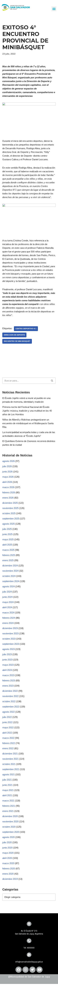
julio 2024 (7, 591)
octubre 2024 (8, 576)
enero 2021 (8, 811)
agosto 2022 (8, 711)
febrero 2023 (8, 680)
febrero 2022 (8, 743)
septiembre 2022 (10, 706)
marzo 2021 (8, 800)
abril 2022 (7, 732)
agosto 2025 (8, 523)
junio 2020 (7, 847)
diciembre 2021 (10, 753)
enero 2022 (8, 748)
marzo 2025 (8, 550)
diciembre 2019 (10, 879)
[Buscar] (52, 380)
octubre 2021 (8, 764)
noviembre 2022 (10, 696)
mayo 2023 (8, 664)
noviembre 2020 (10, 821)
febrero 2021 (8, 806)
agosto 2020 (8, 837)
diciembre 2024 (10, 565)
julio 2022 (7, 717)
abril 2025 (7, 544)
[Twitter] (32, 970)
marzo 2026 (8, 487)
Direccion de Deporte (14, 335)
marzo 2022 (8, 738)
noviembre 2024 (10, 570)
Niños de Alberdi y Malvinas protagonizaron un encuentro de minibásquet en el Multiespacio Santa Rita (28, 423)
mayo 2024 (8, 602)
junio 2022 (7, 722)
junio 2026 (7, 471)
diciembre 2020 (10, 816)
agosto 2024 (8, 586)
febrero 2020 (8, 868)
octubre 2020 (8, 826)
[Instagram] (25, 970)
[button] (53, 8)
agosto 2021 (8, 774)
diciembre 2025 (10, 503)
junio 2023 (7, 659)
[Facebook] (18, 970)
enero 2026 (8, 497)
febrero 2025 (8, 555)
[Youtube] (39, 970)
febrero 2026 (8, 492)
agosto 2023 (8, 649)
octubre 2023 (8, 638)
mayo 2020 (8, 853)
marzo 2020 (8, 863)
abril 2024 (7, 607)
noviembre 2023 (10, 633)
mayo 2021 (8, 790)
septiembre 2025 (10, 518)
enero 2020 (8, 873)
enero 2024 (8, 623)
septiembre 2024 (10, 581)
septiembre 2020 (10, 832)
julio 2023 (7, 654)
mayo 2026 (8, 476)
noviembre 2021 (10, 758)
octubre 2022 (8, 701)
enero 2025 (8, 560)
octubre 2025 (8, 513)
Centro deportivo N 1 (25, 329)
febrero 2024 (8, 617)
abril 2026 (7, 482)
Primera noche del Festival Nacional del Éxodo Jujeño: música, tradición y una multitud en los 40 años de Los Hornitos (27, 411)
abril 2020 (7, 858)
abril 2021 (7, 795)
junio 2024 (7, 597)
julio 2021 (7, 779)
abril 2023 (7, 670)
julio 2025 (7, 529)
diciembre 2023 (10, 628)
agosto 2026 (8, 461)
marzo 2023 (8, 675)
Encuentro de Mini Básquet (17, 341)
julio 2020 (7, 842)
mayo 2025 (8, 539)
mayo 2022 (8, 727)
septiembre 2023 (10, 644)
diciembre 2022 (10, 691)
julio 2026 (7, 466)
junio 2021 (7, 785)
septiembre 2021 (10, 769)
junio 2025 (7, 534)
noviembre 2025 (10, 508)
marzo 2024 (8, 612)
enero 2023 (8, 685)
